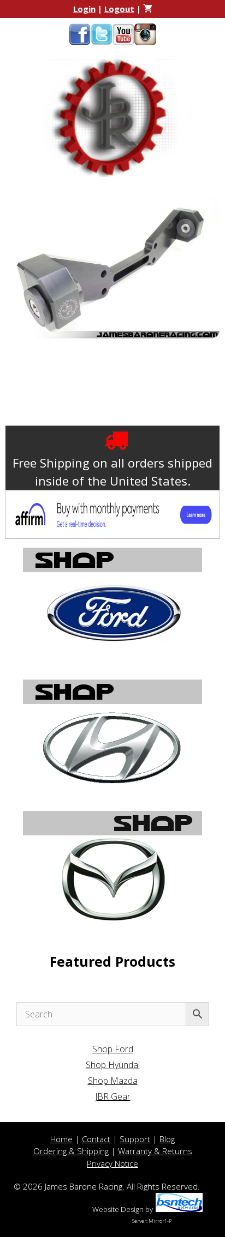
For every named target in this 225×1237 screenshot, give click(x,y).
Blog (167, 1138)
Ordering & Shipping (71, 1150)
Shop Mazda (113, 1081)
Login (84, 8)
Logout (119, 8)
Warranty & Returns (155, 1150)
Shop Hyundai (113, 1065)
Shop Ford (112, 1049)
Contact (96, 1138)
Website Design (118, 1209)
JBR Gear (113, 1096)
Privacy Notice (112, 1163)
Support (135, 1138)
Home (61, 1138)
